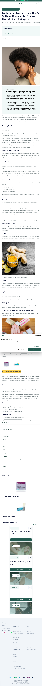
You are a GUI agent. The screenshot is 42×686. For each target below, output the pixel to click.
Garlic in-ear (7, 409)
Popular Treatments (17, 623)
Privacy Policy (29, 647)
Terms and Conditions (17, 666)
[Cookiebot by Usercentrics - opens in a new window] (36, 335)
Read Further (20, 540)
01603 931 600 (4, 627)
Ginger (4, 446)
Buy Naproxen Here (17, 371)
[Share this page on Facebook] (8, 33)
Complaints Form (16, 658)
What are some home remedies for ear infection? (15, 420)
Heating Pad (5, 432)
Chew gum (5, 456)
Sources (4, 466)
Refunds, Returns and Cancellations (31, 652)
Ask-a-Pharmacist (16, 649)
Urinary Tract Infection (17, 631)
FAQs (14, 651)
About (28, 623)
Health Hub (15, 652)
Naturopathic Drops (6, 443)
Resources (15, 646)
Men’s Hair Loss (16, 637)
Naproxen (4, 356)
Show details (36, 346)
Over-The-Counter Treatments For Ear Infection (12, 459)
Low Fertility (15, 642)
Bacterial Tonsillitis (16, 635)
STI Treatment (15, 639)
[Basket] (38, 3)
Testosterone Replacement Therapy (18, 634)
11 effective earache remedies (10, 417)
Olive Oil (4, 439)
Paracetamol (24, 353)
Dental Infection (16, 626)
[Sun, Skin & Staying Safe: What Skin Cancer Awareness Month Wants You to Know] (21, 578)
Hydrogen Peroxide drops (9, 411)
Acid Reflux (15, 641)
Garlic (4, 449)
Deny (8, 349)
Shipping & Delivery (30, 629)
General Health (15, 9)
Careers (28, 626)
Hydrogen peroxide (6, 453)
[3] (29, 289)
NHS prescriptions (5, 630)
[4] (19, 296)
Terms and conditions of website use (19, 669)
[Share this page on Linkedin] (5, 33)
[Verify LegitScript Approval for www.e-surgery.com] (32, 677)
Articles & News (6, 9)
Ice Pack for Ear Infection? (8, 429)
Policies (29, 646)
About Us (29, 624)
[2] (7, 228)
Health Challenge (30, 633)
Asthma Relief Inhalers (17, 629)
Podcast (14, 654)
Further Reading (6, 469)
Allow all (34, 349)
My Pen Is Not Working (17, 659)
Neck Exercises (6, 436)
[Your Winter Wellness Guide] (21, 608)
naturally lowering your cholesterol (28, 220)
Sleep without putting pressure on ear (12, 406)
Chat (3, 625)
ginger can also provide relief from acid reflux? (18, 277)
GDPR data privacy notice (31, 649)
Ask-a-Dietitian (16, 647)
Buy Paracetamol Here (7, 371)
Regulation (29, 631)
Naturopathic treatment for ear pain (12, 407)
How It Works (29, 628)
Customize (20, 349)
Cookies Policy (16, 670)
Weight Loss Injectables (17, 624)
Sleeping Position (6, 426)
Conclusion (5, 463)
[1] (17, 135)
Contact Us (15, 656)
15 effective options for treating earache (13, 419)
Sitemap (14, 661)
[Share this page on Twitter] (12, 33)
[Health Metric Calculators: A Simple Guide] (21, 548)
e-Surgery (20, 3)
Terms (14, 664)
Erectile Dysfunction (16, 628)
